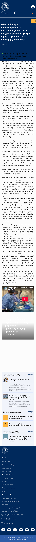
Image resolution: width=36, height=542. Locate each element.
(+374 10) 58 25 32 (10, 519)
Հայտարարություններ (10, 511)
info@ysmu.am (9, 523)
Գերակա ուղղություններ (10, 501)
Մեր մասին (6, 461)
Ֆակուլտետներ (7, 484)
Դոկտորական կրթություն (11, 508)
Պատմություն (6, 468)
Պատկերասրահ (7, 471)
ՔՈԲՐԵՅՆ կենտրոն (9, 498)
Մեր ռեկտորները (8, 465)
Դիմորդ (4, 481)
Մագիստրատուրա (8, 488)
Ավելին (30, 374)
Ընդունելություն (7, 478)
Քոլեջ (4, 491)
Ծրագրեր (5, 504)
